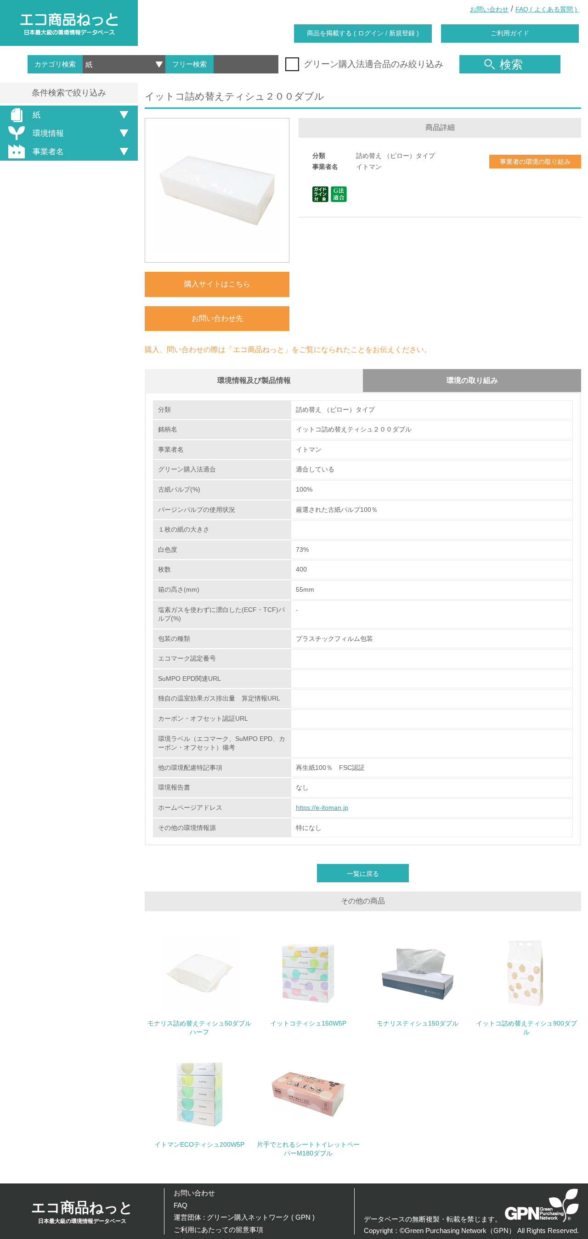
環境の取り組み (472, 380)
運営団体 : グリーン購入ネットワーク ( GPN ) (244, 1217)
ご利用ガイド (510, 33)
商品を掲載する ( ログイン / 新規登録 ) (363, 33)
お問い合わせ (489, 9)
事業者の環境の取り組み (535, 161)
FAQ (180, 1205)
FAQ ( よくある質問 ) (547, 9)
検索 (511, 64)
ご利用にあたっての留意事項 (218, 1229)
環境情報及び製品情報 (254, 380)
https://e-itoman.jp (322, 807)
